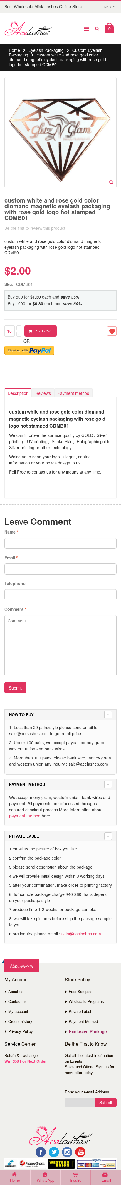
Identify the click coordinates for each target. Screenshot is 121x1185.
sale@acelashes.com (81, 934)
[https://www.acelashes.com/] (61, 1135)
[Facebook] (41, 1152)
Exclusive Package (88, 1031)
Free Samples (81, 991)
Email (9, 557)
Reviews (43, 393)
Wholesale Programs (86, 1001)
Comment (13, 609)
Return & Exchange (21, 1055)
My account (18, 1011)
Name (10, 532)
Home (14, 50)
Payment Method (83, 1021)
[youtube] (80, 1152)
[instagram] (67, 1152)
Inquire (75, 1180)
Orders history (20, 1021)
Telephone (15, 583)
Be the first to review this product (34, 228)
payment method (25, 816)
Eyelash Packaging (46, 50)
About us (15, 991)
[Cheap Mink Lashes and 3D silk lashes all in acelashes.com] (28, 28)
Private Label (80, 1011)
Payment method (73, 393)
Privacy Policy (20, 1031)
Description (18, 393)
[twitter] (54, 1152)
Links (106, 6)
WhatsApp (45, 1180)
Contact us (17, 1001)
